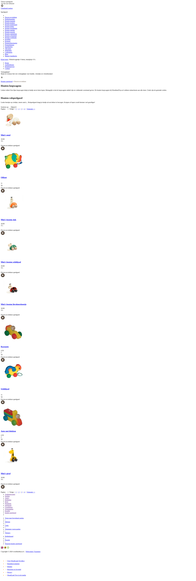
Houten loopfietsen (11, 28)
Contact (7, 68)
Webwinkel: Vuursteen (33, 551)
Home (7, 63)
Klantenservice (9, 67)
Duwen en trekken (11, 17)
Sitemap (7, 522)
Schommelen (9, 509)
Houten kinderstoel (11, 25)
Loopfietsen (9, 507)
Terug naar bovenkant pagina (14, 518)
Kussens (7, 41)
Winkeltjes (8, 50)
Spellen (7, 496)
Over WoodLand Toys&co (15, 561)
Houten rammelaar (11, 34)
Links (7, 525)
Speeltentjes (9, 47)
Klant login (4, 59)
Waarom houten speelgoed (13, 544)
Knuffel (7, 511)
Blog (6, 54)
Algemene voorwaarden (12, 529)
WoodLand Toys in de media (16, 575)
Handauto (8, 503)
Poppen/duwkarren (11, 43)
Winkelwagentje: (22, 59)
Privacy (9, 572)
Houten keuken (10, 23)
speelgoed (8, 505)
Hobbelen (8, 500)
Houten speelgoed (6, 81)
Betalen (9, 566)
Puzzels (7, 540)
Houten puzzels (10, 32)
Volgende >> (31, 109)
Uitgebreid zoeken (7, 8)
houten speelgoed (10, 513)
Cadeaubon (8, 52)
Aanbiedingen (9, 65)
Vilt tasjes (8, 49)
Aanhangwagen (10, 494)
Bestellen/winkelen (13, 564)
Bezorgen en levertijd (14, 569)
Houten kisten (9, 26)
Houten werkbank (11, 37)
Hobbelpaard (9, 536)
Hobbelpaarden (10, 19)
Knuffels (8, 39)
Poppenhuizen (9, 45)
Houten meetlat (10, 30)
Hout (6, 502)
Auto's (7, 498)
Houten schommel (11, 36)
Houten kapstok (10, 21)
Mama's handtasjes (11, 56)
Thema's (7, 533)
